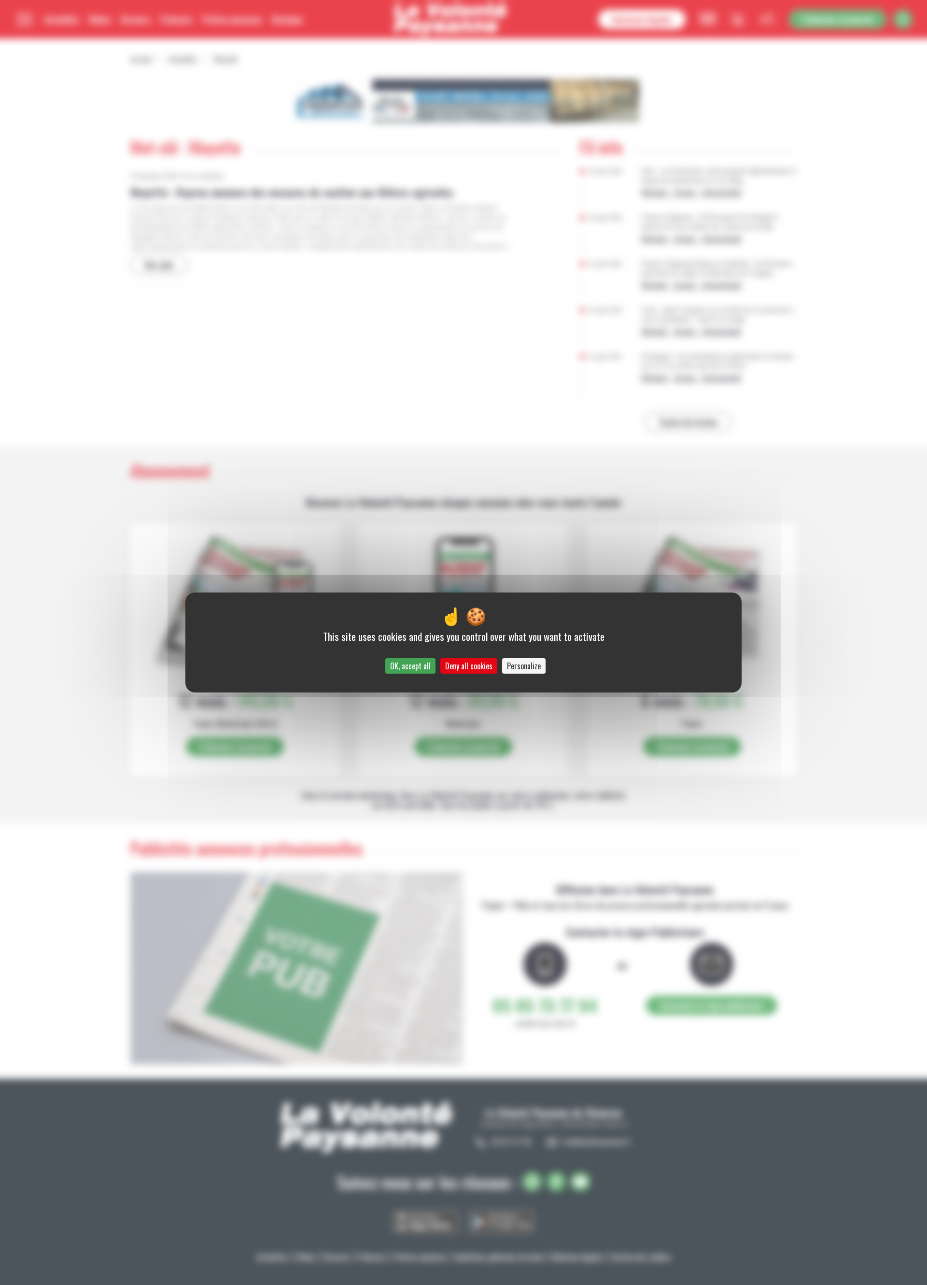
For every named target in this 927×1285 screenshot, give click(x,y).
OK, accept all (410, 666)
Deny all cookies (468, 666)
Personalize (524, 666)
